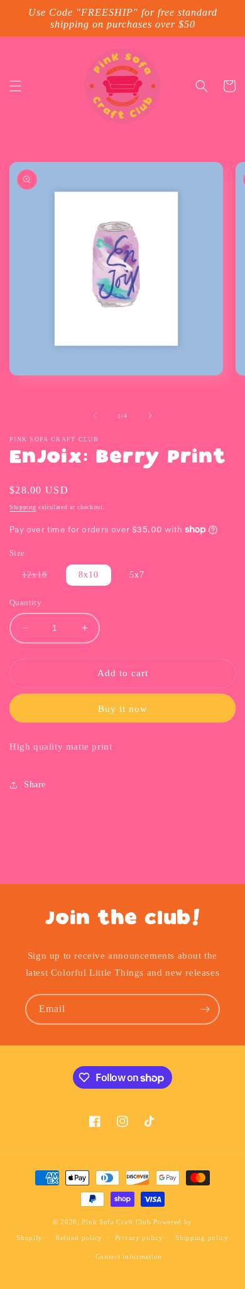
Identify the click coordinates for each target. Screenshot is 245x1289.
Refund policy (78, 1237)
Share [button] (35, 784)
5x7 (136, 575)
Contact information (128, 1256)
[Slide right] (150, 415)
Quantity (25, 602)
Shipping (22, 507)
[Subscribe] (205, 1009)
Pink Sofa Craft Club (116, 1222)
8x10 (89, 575)
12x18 (41, 577)
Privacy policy (139, 1237)
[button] (16, 86)
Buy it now (123, 709)
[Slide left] (95, 415)
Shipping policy (202, 1237)
